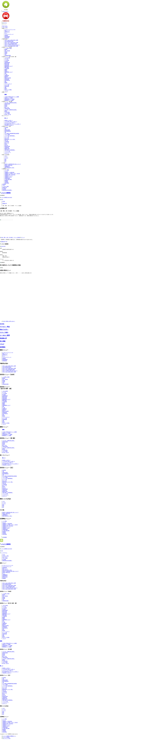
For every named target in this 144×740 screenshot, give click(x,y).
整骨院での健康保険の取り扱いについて (12, 164)
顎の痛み (6, 61)
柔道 (5, 159)
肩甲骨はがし (7, 31)
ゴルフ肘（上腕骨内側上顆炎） (10, 102)
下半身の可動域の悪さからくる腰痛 (11, 96)
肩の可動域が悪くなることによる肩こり (10, 463)
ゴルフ (5, 155)
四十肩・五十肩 (7, 114)
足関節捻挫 (6, 147)
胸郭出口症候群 (7, 77)
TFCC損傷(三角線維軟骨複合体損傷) (11, 133)
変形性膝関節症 (7, 131)
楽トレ (5, 33)
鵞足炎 (5, 144)
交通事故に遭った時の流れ (9, 174)
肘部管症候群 (7, 103)
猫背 (5, 81)
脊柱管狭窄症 (7, 80)
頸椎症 (5, 70)
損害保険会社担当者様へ (7, 190)
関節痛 (5, 49)
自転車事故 (4, 534)
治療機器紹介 (7, 166)
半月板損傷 (6, 141)
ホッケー (6, 158)
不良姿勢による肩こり (9, 125)
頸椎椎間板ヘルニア (6, 405)
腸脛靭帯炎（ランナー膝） (9, 139)
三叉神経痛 (6, 68)
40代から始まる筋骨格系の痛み (10, 43)
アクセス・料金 (5, 326)
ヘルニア (6, 90)
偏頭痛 (5, 82)
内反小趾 (6, 140)
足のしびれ (6, 138)
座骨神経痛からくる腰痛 (9, 99)
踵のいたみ (6, 142)
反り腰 (5, 74)
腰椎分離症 (6, 67)
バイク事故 (6, 170)
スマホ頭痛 (6, 60)
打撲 (5, 54)
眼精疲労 (6, 76)
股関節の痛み (7, 148)
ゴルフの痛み (7, 113)
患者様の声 (4, 187)
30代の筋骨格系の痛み (9, 41)
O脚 (5, 132)
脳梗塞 (5, 69)
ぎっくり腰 (4, 418)
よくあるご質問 (5, 186)
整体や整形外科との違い (9, 167)
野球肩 (5, 105)
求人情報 (4, 188)
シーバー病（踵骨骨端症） (9, 135)
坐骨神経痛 (6, 37)
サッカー (6, 157)
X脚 (5, 128)
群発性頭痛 (6, 64)
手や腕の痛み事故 (8, 179)
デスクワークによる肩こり (9, 122)
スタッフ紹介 (5, 27)
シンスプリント (7, 152)
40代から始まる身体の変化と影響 (11, 42)
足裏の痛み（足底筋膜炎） (9, 149)
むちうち (6, 171)
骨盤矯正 (6, 35)
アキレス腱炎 (7, 134)
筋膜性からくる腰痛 (6, 433)
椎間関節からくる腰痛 (9, 100)
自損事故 (6, 181)
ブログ (3, 185)
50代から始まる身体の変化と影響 (11, 46)
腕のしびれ (6, 107)
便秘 (5, 73)
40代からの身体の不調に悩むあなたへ (12, 44)
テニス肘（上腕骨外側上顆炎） (10, 109)
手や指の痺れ (7, 112)
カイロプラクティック (9, 34)
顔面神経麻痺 (7, 62)
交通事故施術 (7, 178)
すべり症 (6, 59)
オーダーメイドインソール (9, 29)
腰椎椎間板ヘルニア (8, 66)
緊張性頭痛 (6, 63)
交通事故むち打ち (8, 177)
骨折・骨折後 (7, 50)
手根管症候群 (7, 108)
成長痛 (5, 53)
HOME (3, 201)
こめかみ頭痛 (7, 57)
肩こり (6, 118)
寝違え (5, 88)
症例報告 (4, 184)
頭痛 (5, 87)
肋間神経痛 (6, 79)
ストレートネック (8, 83)
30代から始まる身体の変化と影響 (11, 40)
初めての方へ (4, 329)
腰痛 (5, 94)
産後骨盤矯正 (7, 36)
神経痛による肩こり (8, 120)
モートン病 (4, 479)
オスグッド (6, 153)
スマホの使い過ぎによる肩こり (10, 121)
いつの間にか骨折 (8, 48)
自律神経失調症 (7, 55)
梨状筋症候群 (7, 146)
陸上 (5, 161)
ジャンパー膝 (7, 151)
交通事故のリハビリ (8, 175)
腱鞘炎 (5, 110)
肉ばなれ (6, 145)
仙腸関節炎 (6, 75)
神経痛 (5, 51)
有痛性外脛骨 (7, 129)
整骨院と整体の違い (8, 165)
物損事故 (6, 180)
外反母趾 (6, 127)
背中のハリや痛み (8, 89)
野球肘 (5, 106)
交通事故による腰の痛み (9, 172)
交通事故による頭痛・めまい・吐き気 (12, 173)
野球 (5, 160)
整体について (7, 30)
